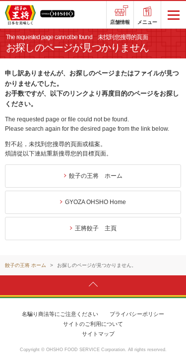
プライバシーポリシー (137, 314)
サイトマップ (98, 334)
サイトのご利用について (93, 324)
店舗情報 (120, 22)
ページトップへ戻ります (93, 284)
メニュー (147, 22)
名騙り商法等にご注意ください (60, 314)
